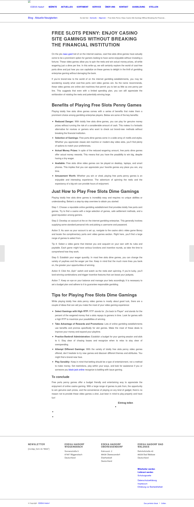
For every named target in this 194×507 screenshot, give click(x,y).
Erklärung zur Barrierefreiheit (150, 486)
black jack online (76, 369)
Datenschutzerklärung (147, 480)
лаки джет (68, 53)
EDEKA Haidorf (44, 503)
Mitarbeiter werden (146, 468)
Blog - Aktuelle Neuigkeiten (42, 17)
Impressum (142, 483)
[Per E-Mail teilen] (56, 416)
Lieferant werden (145, 472)
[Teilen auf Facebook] (119, 406)
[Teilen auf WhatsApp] (56, 411)
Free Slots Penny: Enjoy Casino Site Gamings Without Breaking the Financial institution (95, 38)
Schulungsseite (144, 475)
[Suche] (163, 7)
